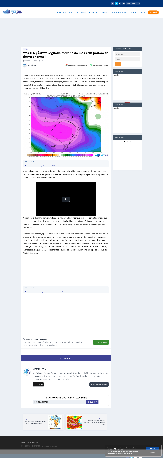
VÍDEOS (133, 13)
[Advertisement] (81, 453)
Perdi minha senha (128, 64)
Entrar (118, 64)
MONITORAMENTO (119, 13)
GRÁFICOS (93, 13)
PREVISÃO (103, 13)
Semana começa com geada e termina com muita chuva (47, 292)
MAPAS (83, 13)
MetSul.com (32, 65)
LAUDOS (142, 13)
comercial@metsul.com (49, 446)
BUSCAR (93, 402)
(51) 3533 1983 (25, 446)
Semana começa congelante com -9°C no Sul (42, 166)
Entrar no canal (102, 342)
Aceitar (152, 448)
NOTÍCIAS (72, 13)
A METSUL (61, 13)
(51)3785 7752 (36, 446)
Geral (25, 49)
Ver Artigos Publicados (100, 384)
